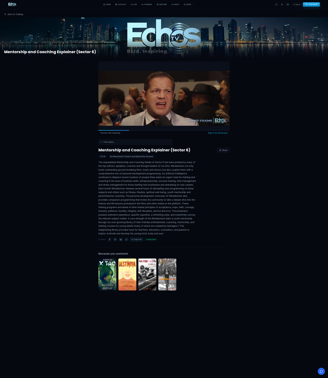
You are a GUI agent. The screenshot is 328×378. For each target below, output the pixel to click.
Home (108, 4)
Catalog (122, 4)
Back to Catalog (15, 14)
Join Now (312, 4)
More (188, 4)
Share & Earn (152, 239)
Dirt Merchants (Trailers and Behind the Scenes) (131, 156)
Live (135, 4)
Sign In (297, 4)
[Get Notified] (287, 4)
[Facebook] (109, 239)
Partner (163, 4)
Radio (176, 4)
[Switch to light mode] (282, 4)
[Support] (321, 371)
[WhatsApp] (126, 239)
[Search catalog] (276, 4)
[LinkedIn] (121, 239)
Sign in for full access (218, 133)
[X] (115, 239)
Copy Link (138, 239)
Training (148, 4)
